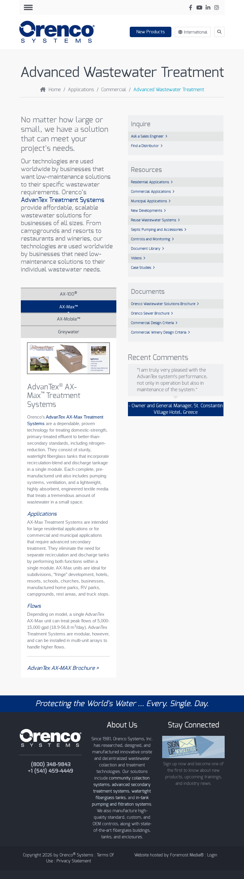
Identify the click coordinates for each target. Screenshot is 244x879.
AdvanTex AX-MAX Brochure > (63, 668)
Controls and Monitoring (150, 239)
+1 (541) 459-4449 (50, 771)
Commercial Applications (151, 191)
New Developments (146, 210)
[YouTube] (199, 7)
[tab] (68, 294)
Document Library (145, 248)
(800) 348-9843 (51, 764)
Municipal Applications (149, 201)
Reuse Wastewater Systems (153, 220)
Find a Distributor (145, 146)
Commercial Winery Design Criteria (158, 332)
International (195, 32)
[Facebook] (190, 7)
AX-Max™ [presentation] (68, 307)
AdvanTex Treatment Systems (62, 200)
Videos (136, 258)
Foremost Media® (187, 855)
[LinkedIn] (207, 7)
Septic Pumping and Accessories (157, 229)
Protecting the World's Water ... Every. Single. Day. (122, 704)
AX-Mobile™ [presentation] (68, 319)
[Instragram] (216, 7)
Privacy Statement (74, 861)
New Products (150, 32)
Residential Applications (150, 182)
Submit (222, 43)
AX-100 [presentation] (68, 293)
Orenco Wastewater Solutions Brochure (163, 304)
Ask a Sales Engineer (147, 136)
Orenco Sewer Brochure (150, 313)
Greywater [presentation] (68, 332)
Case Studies (141, 267)
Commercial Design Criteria (152, 323)
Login (212, 855)
